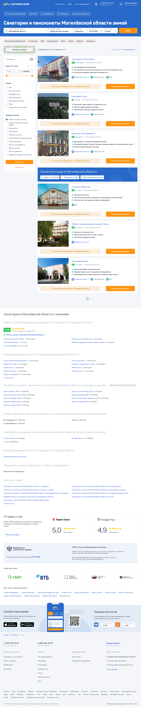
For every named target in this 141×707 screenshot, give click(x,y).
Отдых (70, 41)
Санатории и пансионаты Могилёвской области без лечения (26, 500)
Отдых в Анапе (110, 592)
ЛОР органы (76, 367)
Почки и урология (78, 361)
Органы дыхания (10, 371)
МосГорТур (42, 661)
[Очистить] (46, 30)
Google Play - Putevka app (74, 618)
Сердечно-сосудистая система (83, 364)
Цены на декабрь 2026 (80, 395)
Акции (70, 4)
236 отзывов (79, 62)
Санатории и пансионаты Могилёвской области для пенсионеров (96, 486)
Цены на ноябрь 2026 (12, 405)
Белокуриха (21, 691)
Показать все (8, 378)
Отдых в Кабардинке (11, 592)
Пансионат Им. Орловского (83, 133)
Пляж (63, 41)
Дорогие (80, 41)
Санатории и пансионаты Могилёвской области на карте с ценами (29, 490)
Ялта (64, 694)
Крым (51, 694)
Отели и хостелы (10, 661)
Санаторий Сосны (79, 96)
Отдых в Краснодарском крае (48, 592)
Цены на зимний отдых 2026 (82, 391)
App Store (7, 623)
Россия (128, 694)
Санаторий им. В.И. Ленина (83, 59)
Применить (19, 162)
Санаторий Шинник (80, 261)
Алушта (58, 694)
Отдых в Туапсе (96, 592)
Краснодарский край (129, 691)
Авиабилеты (8, 665)
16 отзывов (79, 227)
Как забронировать (82, 4)
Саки (79, 694)
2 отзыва (77, 100)
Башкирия (104, 694)
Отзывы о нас (43, 669)
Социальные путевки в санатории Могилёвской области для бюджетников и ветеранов (36, 493)
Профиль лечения (12, 115)
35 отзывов (79, 137)
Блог (39, 681)
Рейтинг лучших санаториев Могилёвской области (26, 335)
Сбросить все (19, 167)
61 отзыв (78, 190)
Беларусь (31, 691)
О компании (60, 4)
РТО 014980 (35, 557)
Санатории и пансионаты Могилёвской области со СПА (93, 497)
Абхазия (6, 691)
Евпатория (71, 694)
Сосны (6, 442)
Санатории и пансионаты (13, 657)
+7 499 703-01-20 (11, 643)
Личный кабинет (113, 643)
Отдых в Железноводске (12, 596)
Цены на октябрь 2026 (12, 402)
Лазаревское (30, 694)
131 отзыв (78, 264)
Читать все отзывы (12, 535)
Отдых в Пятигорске (49, 596)
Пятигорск (103, 691)
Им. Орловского (78, 438)
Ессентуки (84, 691)
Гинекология (8, 367)
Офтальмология (77, 371)
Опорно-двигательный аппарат (15, 361)
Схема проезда (111, 669)
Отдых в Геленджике (81, 592)
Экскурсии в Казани (17, 697)
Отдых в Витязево (27, 592)
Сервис (8, 83)
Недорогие (90, 41)
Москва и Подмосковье (91, 694)
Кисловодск (94, 691)
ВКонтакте (98, 624)
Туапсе (45, 694)
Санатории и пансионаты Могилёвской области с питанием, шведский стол (100, 493)
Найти (128, 30)
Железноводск (114, 691)
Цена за (17, 66)
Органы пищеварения (12, 374)
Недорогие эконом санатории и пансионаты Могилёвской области (29, 497)
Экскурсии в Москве (117, 694)
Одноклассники (121, 624)
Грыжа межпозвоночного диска (15, 457)
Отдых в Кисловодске (32, 596)
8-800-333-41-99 (45, 643)
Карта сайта (133, 704)
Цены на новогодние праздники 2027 (85, 398)
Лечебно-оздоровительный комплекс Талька (90, 224)
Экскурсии (8, 669)
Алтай (13, 691)
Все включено (52, 41)
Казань (6, 697)
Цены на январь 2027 (80, 402)
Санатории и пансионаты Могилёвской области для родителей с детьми (98, 490)
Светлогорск (63, 691)
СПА (42, 41)
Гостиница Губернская (81, 187)
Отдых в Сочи (67, 592)
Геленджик (20, 694)
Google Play (24, 623)
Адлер (6, 694)
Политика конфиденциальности (117, 704)
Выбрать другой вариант (120, 86)
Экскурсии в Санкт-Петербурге (46, 691)
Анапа (12, 694)
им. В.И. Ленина (9, 438)
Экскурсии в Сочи (53, 697)
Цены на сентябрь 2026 (12, 398)
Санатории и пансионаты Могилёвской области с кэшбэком (26, 486)
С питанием (32, 41)
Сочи (38, 694)
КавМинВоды (74, 691)
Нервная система (10, 364)
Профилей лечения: (82, 77)
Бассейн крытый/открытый (15, 41)
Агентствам (76, 657)
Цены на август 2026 (11, 391)
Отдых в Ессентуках (125, 592)
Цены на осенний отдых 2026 (14, 395)
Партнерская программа (81, 661)
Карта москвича (44, 677)
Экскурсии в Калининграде (35, 697)
